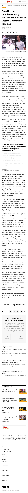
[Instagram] (20, 337)
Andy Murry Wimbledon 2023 (19, 305)
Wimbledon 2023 (12, 122)
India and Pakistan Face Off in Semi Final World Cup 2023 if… (10, 391)
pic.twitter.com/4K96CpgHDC (11, 160)
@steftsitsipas (13, 155)
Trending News (23, 393)
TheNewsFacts (8, 27)
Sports (4, 7)
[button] (3, 1)
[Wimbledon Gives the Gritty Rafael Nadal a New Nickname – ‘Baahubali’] (22, 417)
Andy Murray (15, 96)
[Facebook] (7, 337)
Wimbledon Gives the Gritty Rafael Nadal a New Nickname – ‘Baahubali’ (9, 417)
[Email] (7, 32)
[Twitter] (5, 487)
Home (3, 5)
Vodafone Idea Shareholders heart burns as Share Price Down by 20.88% (14, 361)
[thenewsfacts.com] (9, 1)
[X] (14, 337)
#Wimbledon (12, 159)
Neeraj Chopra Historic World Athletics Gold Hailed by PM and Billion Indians (9, 400)
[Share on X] (5, 32)
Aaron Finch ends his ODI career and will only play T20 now (9, 409)
